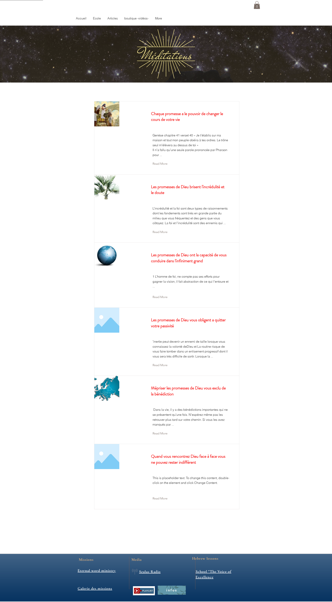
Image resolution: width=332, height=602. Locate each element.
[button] (257, 5)
